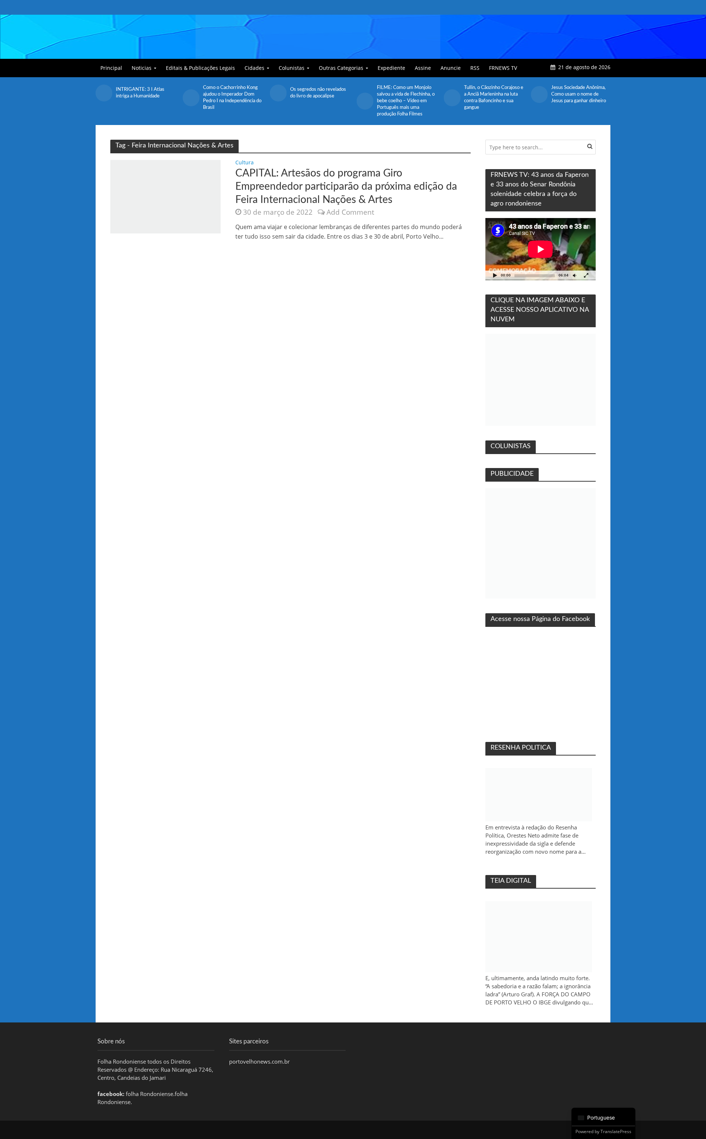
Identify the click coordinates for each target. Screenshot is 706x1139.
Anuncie (451, 67)
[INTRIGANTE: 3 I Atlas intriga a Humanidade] (539, 93)
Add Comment (350, 212)
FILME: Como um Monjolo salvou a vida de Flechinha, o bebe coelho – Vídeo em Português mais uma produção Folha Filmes (319, 101)
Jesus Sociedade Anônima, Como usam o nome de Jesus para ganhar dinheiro (491, 94)
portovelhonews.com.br (259, 1061)
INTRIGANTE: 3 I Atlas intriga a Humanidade (575, 93)
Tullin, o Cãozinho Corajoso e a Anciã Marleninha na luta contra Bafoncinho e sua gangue (406, 97)
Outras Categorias (341, 67)
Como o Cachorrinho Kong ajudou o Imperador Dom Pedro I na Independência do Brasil (145, 97)
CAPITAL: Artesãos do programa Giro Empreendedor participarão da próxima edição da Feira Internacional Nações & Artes (346, 186)
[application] (540, 249)
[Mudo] (574, 275)
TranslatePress (615, 1131)
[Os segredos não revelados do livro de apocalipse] (191, 93)
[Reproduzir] (495, 275)
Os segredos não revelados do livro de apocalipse (231, 93)
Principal (111, 67)
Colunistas (291, 67)
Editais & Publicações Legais (200, 67)
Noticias (141, 67)
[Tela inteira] (586, 275)
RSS (474, 67)
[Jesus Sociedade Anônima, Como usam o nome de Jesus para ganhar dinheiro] (452, 94)
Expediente (391, 67)
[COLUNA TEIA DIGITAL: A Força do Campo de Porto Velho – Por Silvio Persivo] (538, 936)
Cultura (244, 163)
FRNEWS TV (503, 67)
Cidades (254, 67)
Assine (423, 67)
